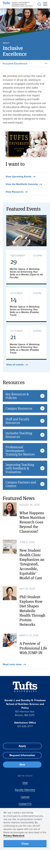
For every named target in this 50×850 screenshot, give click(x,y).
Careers (25, 797)
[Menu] (44, 4)
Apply (22, 746)
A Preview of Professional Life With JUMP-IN (33, 648)
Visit (25, 783)
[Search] (39, 4)
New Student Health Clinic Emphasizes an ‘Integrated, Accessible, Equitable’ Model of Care (31, 563)
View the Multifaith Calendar (22, 184)
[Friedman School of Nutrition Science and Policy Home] (18, 4)
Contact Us (25, 804)
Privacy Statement (13, 835)
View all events (15, 364)
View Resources (15, 192)
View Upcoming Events (19, 176)
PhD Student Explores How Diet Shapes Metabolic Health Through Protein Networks (32, 610)
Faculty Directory (25, 790)
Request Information (22, 755)
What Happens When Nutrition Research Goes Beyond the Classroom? (32, 522)
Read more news (12, 664)
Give (22, 764)
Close (25, 844)
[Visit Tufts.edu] (25, 686)
